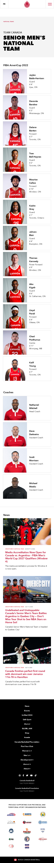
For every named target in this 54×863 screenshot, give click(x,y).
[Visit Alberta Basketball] (27, 814)
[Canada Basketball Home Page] (27, 4)
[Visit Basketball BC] (11, 814)
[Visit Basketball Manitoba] (11, 822)
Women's (27, 751)
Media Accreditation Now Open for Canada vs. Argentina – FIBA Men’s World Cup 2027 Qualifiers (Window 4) (26, 557)
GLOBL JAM (27, 728)
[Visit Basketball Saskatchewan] (43, 814)
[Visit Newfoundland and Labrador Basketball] (27, 839)
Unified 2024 (27, 715)
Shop (27, 733)
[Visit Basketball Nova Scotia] (43, 831)
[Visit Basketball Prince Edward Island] (11, 839)
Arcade (27, 737)
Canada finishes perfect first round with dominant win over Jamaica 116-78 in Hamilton (25, 674)
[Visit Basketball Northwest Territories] (11, 831)
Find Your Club (27, 746)
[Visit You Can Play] (27, 846)
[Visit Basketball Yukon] (42, 839)
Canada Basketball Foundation (27, 742)
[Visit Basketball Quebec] (42, 822)
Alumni (27, 724)
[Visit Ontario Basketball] (27, 822)
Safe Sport (27, 719)
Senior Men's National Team (14, 549)
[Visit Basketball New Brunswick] (27, 831)
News (27, 706)
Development (27, 760)
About (27, 768)
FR (4, 4)
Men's (27, 755)
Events (27, 710)
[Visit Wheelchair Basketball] (11, 846)
